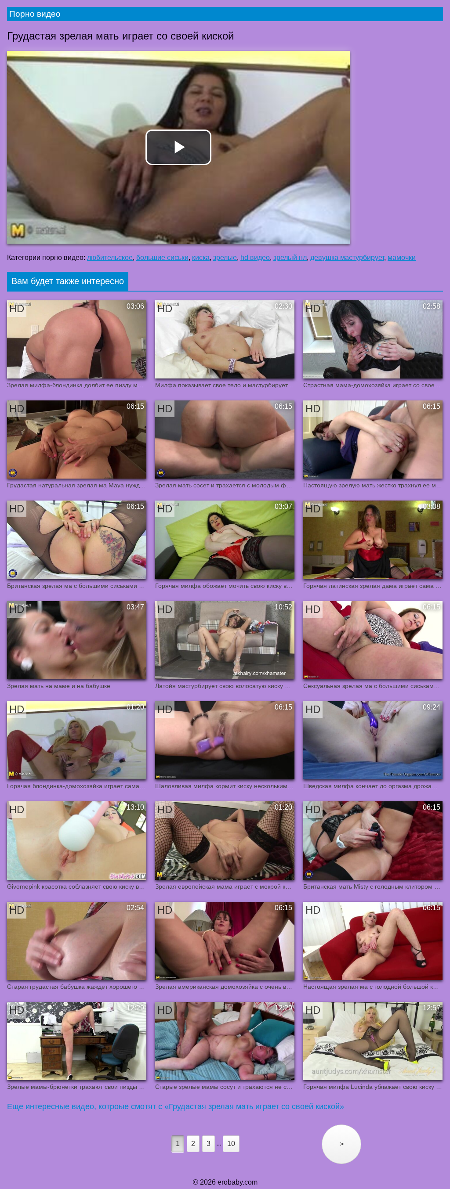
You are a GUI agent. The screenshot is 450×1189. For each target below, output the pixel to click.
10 (231, 1143)
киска (201, 257)
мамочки (402, 257)
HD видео (255, 257)
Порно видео (35, 13)
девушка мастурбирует (347, 257)
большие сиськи (162, 257)
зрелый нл (290, 257)
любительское (110, 257)
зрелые (225, 257)
